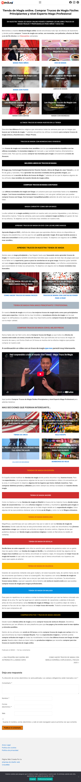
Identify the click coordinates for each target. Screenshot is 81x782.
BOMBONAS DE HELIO (60, 462)
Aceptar (32, 779)
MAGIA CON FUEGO (20, 90)
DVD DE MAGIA (60, 63)
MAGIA (13, 650)
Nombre (5, 698)
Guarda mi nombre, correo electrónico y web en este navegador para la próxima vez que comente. (40, 722)
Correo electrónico (7, 705)
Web (3, 713)
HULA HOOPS (60, 435)
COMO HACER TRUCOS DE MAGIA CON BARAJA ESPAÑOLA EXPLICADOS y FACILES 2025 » (62, 660)
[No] (79, 777)
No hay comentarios (23, 650)
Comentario (7, 683)
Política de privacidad (10, 750)
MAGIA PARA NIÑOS (20, 63)
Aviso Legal (6, 745)
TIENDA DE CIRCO (21, 435)
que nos (48, 348)
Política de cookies (9, 748)
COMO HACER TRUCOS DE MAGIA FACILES (20, 295)
